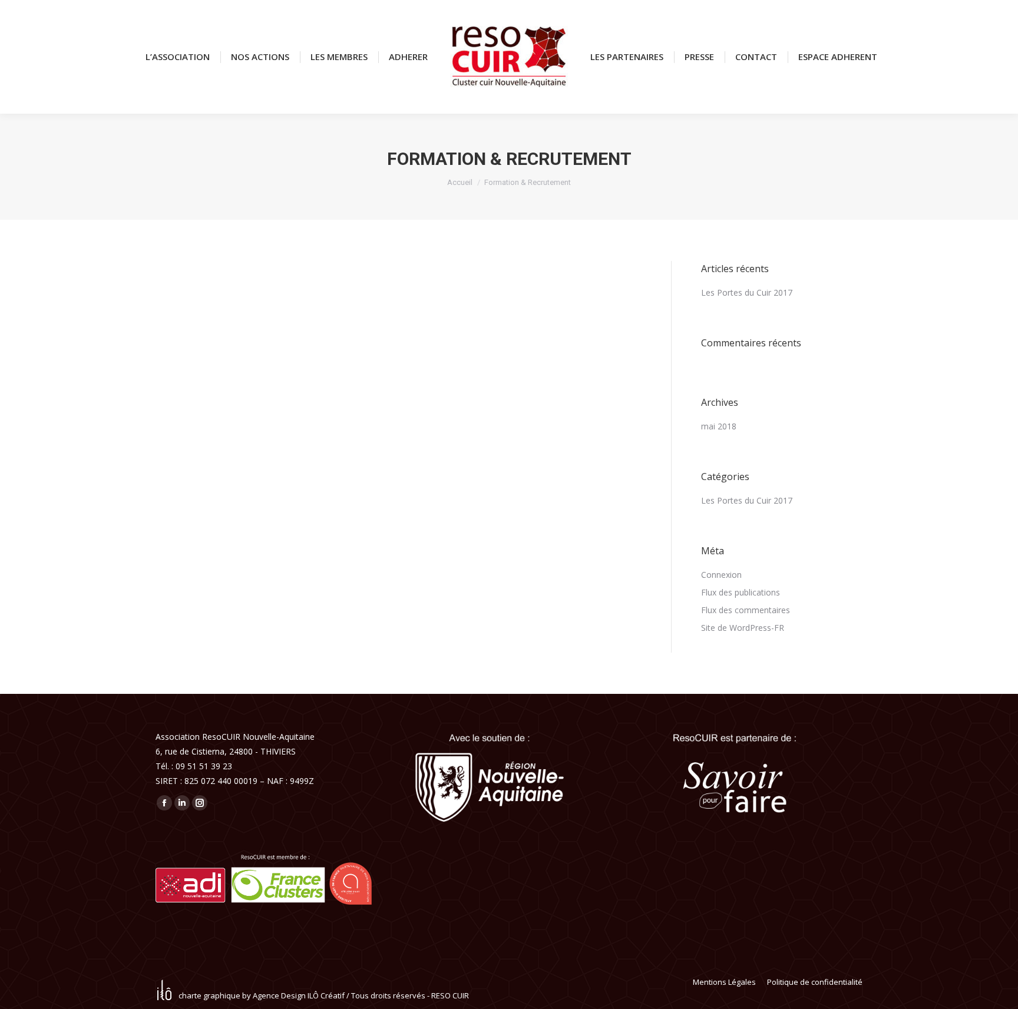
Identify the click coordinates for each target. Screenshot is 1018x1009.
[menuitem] (177, 57)
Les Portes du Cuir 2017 (746, 292)
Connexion (721, 574)
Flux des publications (740, 592)
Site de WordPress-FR (742, 627)
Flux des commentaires (745, 610)
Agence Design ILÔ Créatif (299, 995)
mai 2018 (718, 426)
